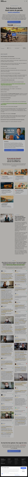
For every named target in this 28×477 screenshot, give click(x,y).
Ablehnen (23, 469)
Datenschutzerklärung (17, 468)
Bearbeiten (23, 471)
